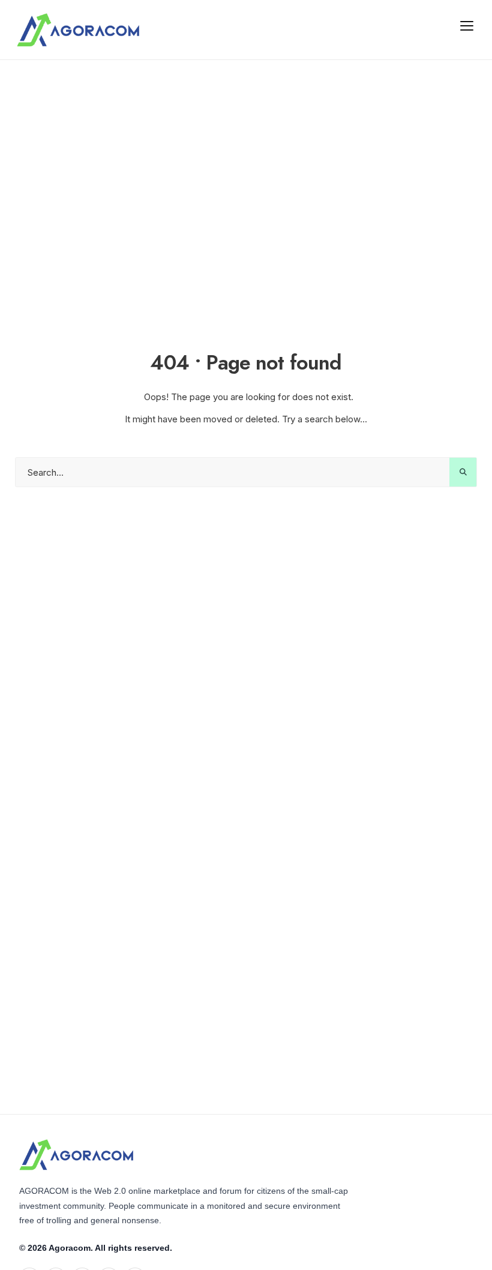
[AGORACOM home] (78, 30)
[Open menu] (467, 25)
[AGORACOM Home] (76, 1154)
